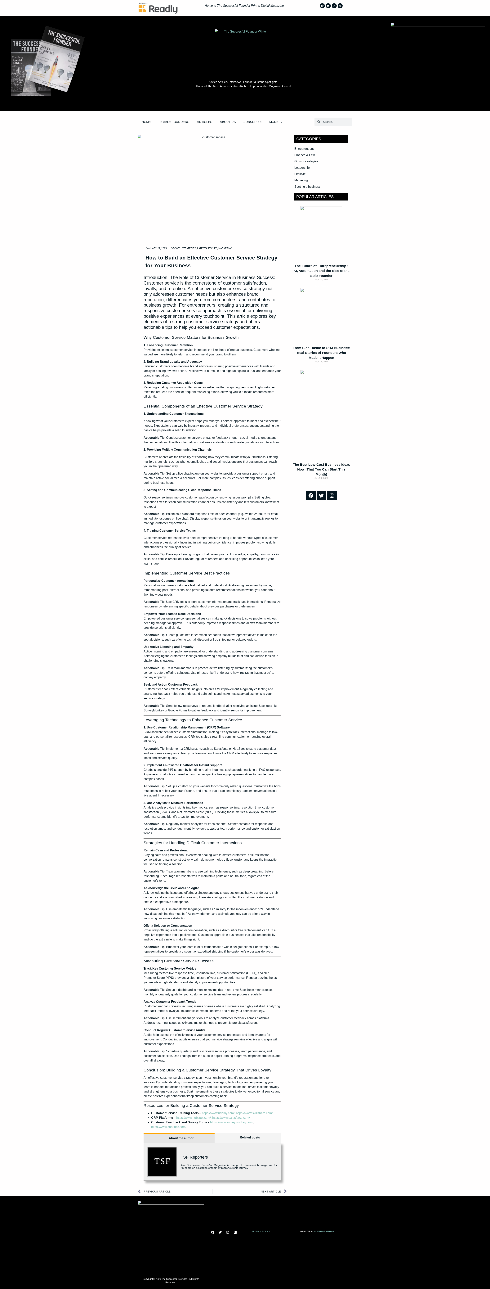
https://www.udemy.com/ (218, 1113)
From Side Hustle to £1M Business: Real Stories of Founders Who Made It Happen (321, 352)
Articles (204, 122)
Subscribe (252, 122)
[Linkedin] (340, 5)
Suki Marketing (324, 1231)
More (273, 122)
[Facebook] (322, 5)
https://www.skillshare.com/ (254, 1113)
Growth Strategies (183, 248)
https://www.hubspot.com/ (193, 1117)
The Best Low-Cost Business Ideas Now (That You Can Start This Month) (321, 469)
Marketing (225, 248)
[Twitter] (328, 5)
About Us (228, 122)
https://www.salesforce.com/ (231, 1117)
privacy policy (261, 1231)
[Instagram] (334, 5)
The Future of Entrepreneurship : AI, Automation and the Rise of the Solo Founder (321, 270)
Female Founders (173, 122)
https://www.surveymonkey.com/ (231, 1122)
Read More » (321, 286)
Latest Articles (207, 248)
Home (146, 122)
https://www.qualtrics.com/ (168, 1127)
